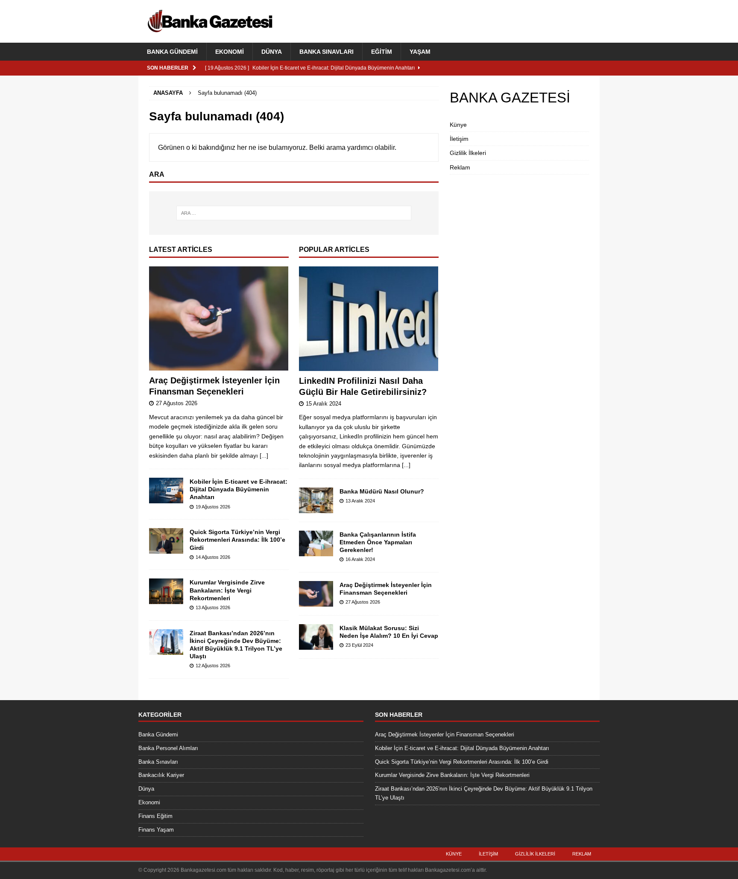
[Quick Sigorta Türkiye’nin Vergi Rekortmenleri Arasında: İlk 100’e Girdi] (166, 541)
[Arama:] (294, 213)
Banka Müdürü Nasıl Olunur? (382, 491)
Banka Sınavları (326, 51)
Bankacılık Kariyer (161, 775)
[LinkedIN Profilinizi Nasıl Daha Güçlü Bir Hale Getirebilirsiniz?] (369, 318)
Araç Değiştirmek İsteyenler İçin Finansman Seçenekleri (444, 734)
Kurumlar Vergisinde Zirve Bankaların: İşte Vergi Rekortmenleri (227, 590)
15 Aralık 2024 (323, 403)
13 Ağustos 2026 (213, 607)
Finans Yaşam (156, 829)
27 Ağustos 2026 (176, 403)
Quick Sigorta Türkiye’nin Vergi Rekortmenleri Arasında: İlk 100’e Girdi (237, 540)
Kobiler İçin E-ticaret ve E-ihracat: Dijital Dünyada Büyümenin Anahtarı (238, 489)
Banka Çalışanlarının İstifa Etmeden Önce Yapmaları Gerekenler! (378, 542)
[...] (264, 455)
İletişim (459, 138)
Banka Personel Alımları (168, 748)
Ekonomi (229, 51)
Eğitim (381, 51)
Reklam (460, 167)
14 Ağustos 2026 (213, 557)
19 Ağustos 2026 (213, 506)
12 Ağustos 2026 (213, 665)
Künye (458, 124)
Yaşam (420, 51)
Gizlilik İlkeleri (468, 152)
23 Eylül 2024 (359, 645)
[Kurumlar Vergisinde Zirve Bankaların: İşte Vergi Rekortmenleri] (166, 591)
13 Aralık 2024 (360, 500)
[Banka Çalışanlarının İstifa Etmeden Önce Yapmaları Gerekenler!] (316, 543)
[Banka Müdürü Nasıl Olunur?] (316, 500)
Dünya (271, 51)
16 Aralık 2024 (360, 559)
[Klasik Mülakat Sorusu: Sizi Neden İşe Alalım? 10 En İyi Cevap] (316, 637)
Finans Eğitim (155, 816)
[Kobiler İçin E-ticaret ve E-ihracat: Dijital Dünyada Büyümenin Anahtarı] (166, 490)
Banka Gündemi (172, 51)
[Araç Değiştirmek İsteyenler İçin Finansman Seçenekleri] (219, 318)
